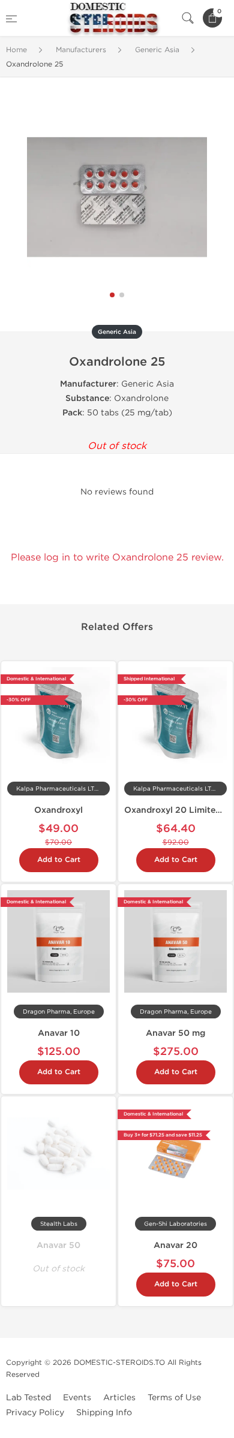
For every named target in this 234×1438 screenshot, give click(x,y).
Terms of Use (174, 1397)
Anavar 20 (175, 1245)
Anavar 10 (59, 1033)
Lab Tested (28, 1397)
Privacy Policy (35, 1412)
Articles (119, 1397)
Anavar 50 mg (175, 1033)
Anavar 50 (58, 1245)
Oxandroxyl (58, 810)
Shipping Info (104, 1412)
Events (77, 1397)
